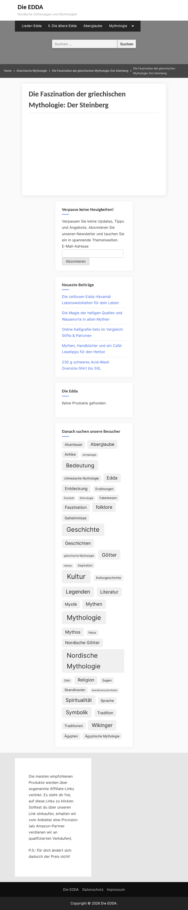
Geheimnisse (75, 518)
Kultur (76, 576)
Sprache (107, 701)
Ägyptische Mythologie (102, 736)
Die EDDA (30, 7)
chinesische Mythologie (81, 478)
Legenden (78, 592)
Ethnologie (86, 498)
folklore (104, 507)
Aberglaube (92, 26)
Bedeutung (80, 465)
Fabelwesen (108, 498)
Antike (70, 454)
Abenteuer (74, 444)
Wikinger (102, 725)
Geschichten (78, 543)
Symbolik (77, 712)
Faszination (76, 507)
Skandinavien (74, 690)
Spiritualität (79, 700)
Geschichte (83, 529)
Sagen (107, 680)
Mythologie (118, 26)
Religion (86, 680)
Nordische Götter (82, 642)
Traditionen (73, 726)
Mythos (72, 632)
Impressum (116, 889)
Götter (109, 555)
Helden (68, 565)
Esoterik (69, 498)
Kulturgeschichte (108, 578)
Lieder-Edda (31, 26)
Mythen (94, 604)
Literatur (109, 592)
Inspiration (85, 565)
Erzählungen (104, 489)
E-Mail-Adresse (75, 246)
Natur (92, 632)
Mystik (71, 604)
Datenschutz (92, 889)
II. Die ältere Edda (62, 26)
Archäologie (89, 454)
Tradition (105, 713)
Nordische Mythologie (83, 660)
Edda (112, 478)
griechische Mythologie (79, 555)
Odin (67, 680)
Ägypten (71, 736)
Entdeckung (76, 488)
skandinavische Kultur (104, 690)
